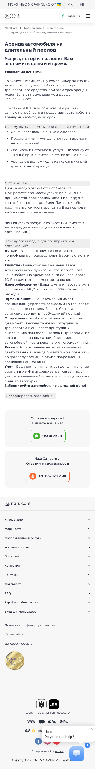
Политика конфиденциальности (30, 625)
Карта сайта (14, 634)
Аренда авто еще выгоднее (44, 28)
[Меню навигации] (88, 16)
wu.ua (59, 751)
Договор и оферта (19, 643)
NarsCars (11, 28)
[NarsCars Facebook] (38, 741)
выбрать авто (16, 212)
